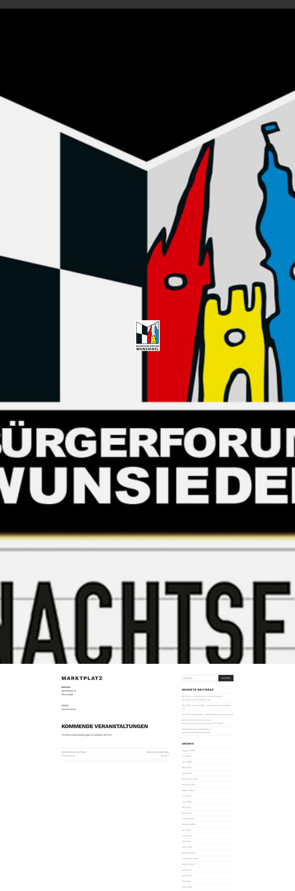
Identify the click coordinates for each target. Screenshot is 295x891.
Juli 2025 (186, 796)
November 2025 (190, 779)
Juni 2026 (187, 762)
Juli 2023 (186, 870)
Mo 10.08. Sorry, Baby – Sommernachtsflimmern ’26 (207, 714)
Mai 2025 (186, 807)
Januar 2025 (188, 818)
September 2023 (190, 858)
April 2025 (187, 813)
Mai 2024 (186, 841)
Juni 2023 (187, 875)
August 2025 (188, 790)
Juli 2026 (186, 756)
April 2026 (187, 773)
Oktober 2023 (188, 852)
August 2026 (188, 750)
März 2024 (187, 847)
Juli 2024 (186, 830)
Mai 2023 (186, 881)
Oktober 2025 (188, 784)
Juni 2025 (187, 801)
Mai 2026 (186, 767)
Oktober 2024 (188, 824)
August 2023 (188, 864)
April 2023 (187, 887)
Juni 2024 (187, 835)
